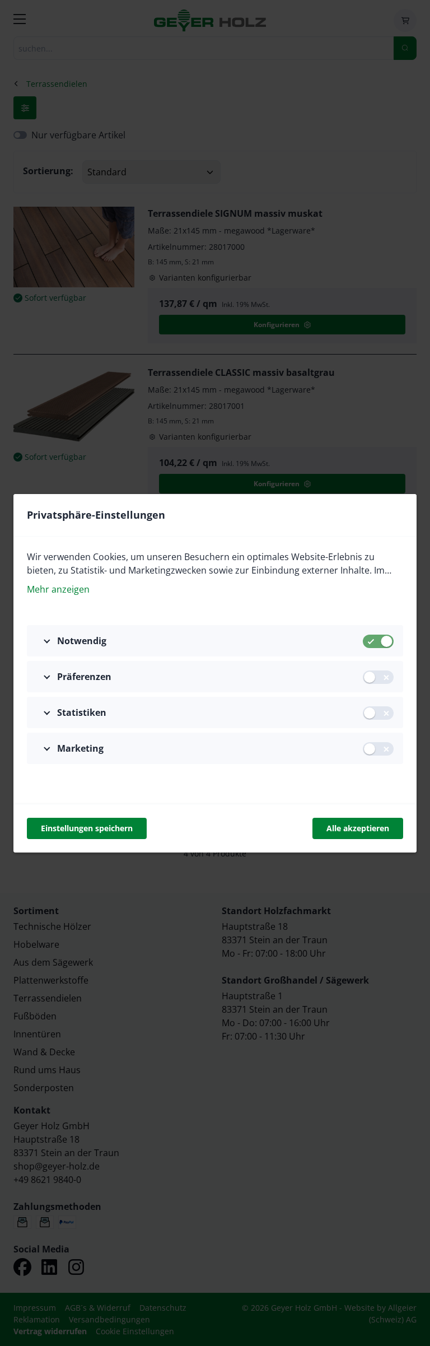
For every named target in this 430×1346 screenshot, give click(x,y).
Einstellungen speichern (87, 828)
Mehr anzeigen (58, 589)
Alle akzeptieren (357, 828)
